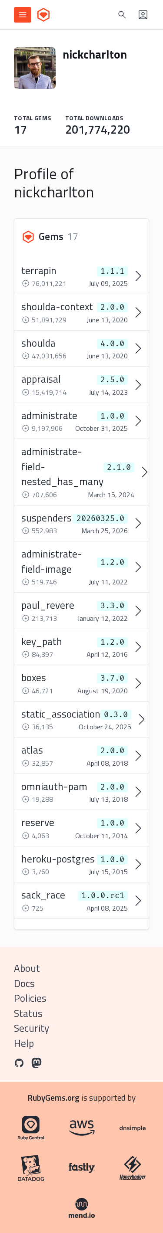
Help (24, 1043)
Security (31, 1028)
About (27, 968)
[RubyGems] (43, 15)
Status (28, 1013)
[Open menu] (22, 15)
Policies (30, 998)
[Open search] (122, 15)
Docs (24, 983)
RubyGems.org (54, 1097)
